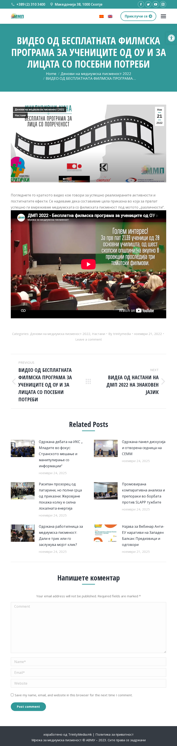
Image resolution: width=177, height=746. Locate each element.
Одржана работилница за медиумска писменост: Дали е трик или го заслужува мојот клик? (61, 535)
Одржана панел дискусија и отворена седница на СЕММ (143, 447)
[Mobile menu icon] (163, 16)
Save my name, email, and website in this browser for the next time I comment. (74, 695)
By (119, 334)
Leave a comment (88, 339)
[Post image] (23, 448)
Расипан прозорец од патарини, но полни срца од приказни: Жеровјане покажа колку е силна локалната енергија (60, 496)
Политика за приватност (114, 734)
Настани (20, 115)
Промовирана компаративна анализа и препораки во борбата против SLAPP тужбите (143, 493)
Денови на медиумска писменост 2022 (39, 109)
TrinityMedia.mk (80, 734)
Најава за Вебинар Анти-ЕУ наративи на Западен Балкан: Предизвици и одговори (143, 535)
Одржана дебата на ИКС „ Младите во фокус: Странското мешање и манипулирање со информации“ (61, 453)
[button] (171, 38)
